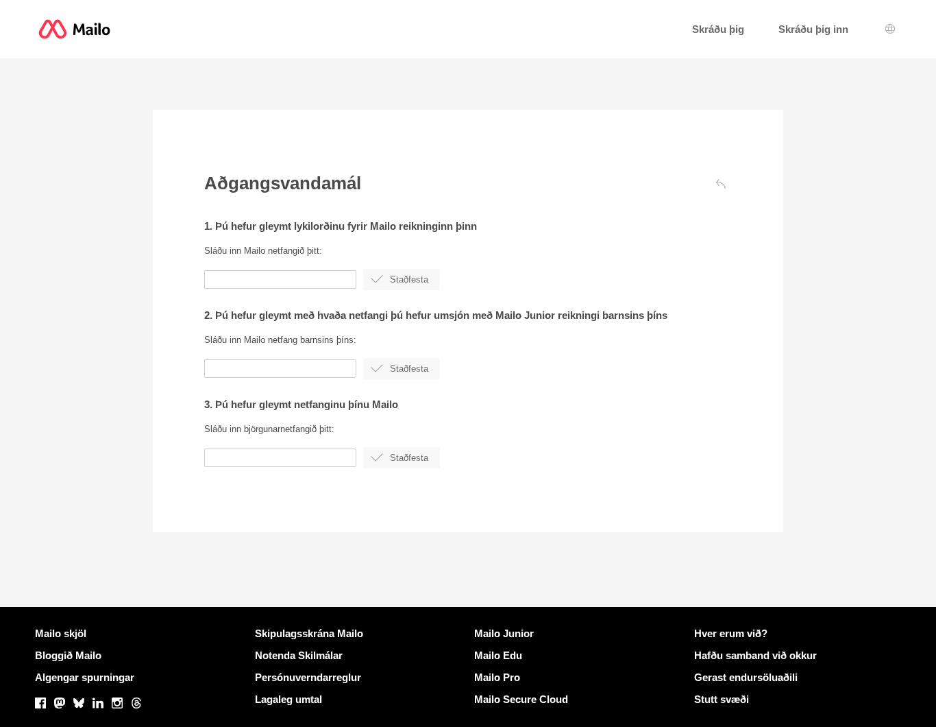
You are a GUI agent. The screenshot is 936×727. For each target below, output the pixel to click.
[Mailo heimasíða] (74, 29)
